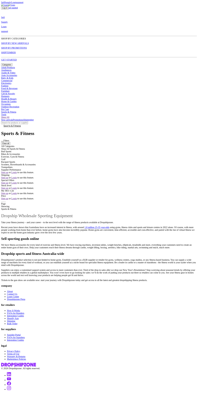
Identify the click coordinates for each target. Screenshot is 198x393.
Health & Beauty (9, 99)
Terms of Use (13, 354)
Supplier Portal (14, 335)
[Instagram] (9, 389)
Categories (6, 65)
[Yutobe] (9, 380)
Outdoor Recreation (10, 106)
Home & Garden (9, 101)
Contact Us (12, 294)
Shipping (11, 321)
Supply (8, 2)
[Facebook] (9, 384)
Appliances (6, 70)
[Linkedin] (9, 375)
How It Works (13, 310)
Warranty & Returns (16, 356)
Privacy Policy (13, 351)
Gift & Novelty (8, 93)
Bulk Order (12, 323)
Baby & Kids (7, 78)
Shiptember (28, 120)
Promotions (18, 120)
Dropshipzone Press (16, 299)
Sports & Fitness (8, 112)
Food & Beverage (9, 88)
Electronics (6, 83)
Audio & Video (8, 72)
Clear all (5, 143)
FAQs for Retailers (15, 313)
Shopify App (13, 318)
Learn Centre (13, 296)
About (10, 291)
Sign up (4, 172)
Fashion (4, 86)
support (20, 2)
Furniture (5, 91)
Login (14, 172)
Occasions (6, 104)
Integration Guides (15, 316)
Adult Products (8, 67)
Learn (14, 2)
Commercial (6, 80)
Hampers (5, 96)
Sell (3, 2)
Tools (3, 114)
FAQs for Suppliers (16, 337)
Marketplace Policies (16, 359)
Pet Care (5, 109)
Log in (4, 8)
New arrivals (7, 120)
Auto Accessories (9, 75)
